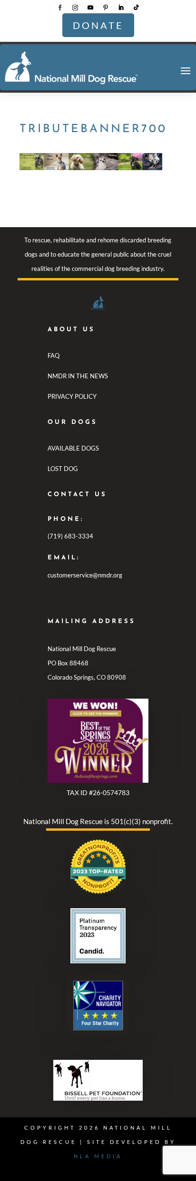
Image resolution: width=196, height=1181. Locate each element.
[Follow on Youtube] (90, 7)
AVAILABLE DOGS (73, 448)
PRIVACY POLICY (72, 396)
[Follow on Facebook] (60, 7)
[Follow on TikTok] (136, 7)
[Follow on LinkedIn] (121, 7)
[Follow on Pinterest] (105, 7)
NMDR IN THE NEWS (78, 376)
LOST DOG (63, 468)
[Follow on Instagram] (75, 7)
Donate (98, 25)
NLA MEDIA (98, 1156)
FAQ (53, 355)
